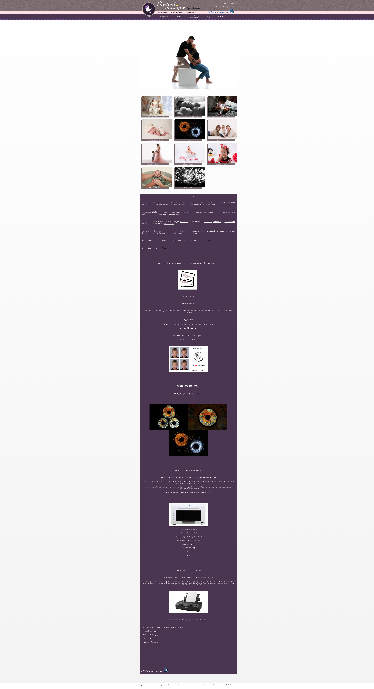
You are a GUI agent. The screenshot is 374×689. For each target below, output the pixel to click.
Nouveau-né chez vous (203, 21)
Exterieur (226, 24)
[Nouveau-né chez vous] (222, 105)
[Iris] (190, 129)
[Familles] (222, 129)
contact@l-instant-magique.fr (221, 7)
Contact (220, 17)
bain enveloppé (213, 24)
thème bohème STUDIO (166, 21)
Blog (208, 17)
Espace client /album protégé (194, 16)
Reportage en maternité (184, 21)
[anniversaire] (222, 153)
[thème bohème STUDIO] (157, 105)
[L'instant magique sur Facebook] (220, 11)
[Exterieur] (190, 176)
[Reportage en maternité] (190, 105)
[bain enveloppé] (157, 176)
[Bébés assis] (190, 153)
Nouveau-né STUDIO (220, 21)
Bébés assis (188, 24)
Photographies (164, 17)
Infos (149, 17)
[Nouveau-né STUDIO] (157, 129)
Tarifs (179, 17)
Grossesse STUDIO (175, 24)
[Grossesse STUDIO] (157, 153)
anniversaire (200, 24)
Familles (162, 24)
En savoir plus (238, 685)
